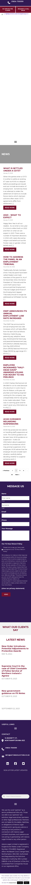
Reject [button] (26, 882)
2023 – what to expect (12, 216)
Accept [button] (20, 882)
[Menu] (15, 142)
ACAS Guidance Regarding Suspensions (12, 421)
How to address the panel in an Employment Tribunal (13, 260)
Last (3, 508)
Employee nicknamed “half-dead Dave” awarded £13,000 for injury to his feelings (13, 371)
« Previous (6, 470)
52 (12, 474)
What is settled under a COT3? (13, 169)
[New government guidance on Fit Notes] (15, 694)
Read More (12, 882)
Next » (17, 474)
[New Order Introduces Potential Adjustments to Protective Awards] (15, 650)
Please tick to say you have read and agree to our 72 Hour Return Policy (14, 549)
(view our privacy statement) (13, 588)
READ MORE (10, 208)
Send (6, 594)
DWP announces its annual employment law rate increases (15, 314)
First (3, 501)
